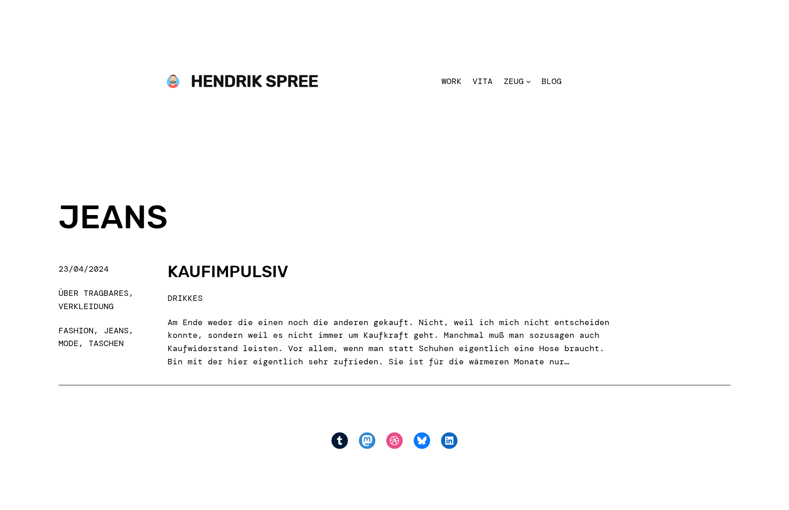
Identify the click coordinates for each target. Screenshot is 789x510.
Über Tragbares (93, 293)
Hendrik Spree (254, 81)
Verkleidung (86, 306)
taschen (106, 343)
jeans (116, 330)
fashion (76, 330)
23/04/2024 (83, 268)
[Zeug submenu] (528, 81)
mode (68, 343)
